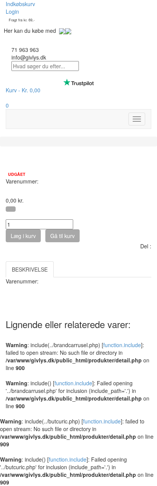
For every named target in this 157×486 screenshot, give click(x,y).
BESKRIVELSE (30, 269)
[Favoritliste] (11, 209)
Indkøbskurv (20, 4)
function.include (122, 345)
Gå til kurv (62, 236)
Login (12, 11)
